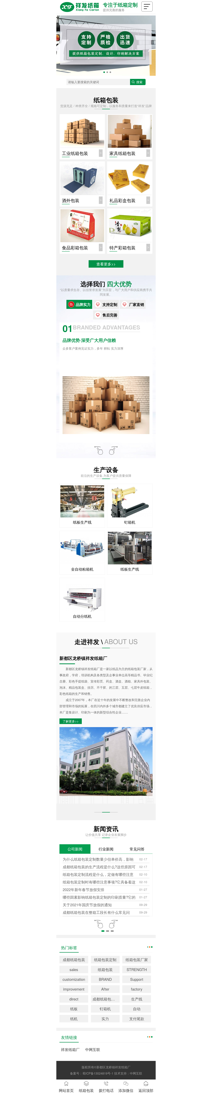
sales (74, 969)
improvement (73, 989)
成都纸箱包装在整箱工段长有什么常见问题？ (96, 913)
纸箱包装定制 (105, 959)
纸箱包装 (105, 969)
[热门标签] (150, 946)
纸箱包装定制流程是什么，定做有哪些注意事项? (98, 875)
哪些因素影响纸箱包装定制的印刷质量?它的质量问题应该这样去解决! (99, 897)
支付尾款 (136, 1018)
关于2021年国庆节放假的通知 (87, 904)
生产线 (136, 999)
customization (74, 979)
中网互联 (92, 1049)
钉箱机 (129, 522)
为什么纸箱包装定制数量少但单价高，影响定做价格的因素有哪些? (98, 859)
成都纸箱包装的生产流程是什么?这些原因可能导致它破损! (99, 867)
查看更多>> (106, 264)
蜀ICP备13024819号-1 (97, 1073)
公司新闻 (75, 849)
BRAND (105, 979)
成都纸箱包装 (74, 959)
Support (136, 979)
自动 (136, 1008)
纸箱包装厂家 (137, 959)
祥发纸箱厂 (70, 1049)
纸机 (74, 1018)
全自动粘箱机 (82, 569)
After (105, 989)
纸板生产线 (82, 522)
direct (73, 999)
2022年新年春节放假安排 (83, 889)
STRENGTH (137, 969)
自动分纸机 (82, 616)
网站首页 (66, 1090)
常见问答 (137, 849)
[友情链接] (150, 1036)
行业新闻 (106, 849)
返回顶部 (145, 1090)
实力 (105, 1018)
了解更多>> (71, 721)
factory (136, 989)
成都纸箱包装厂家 (106, 999)
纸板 (74, 1008)
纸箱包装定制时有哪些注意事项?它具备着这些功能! (99, 882)
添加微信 (125, 1090)
